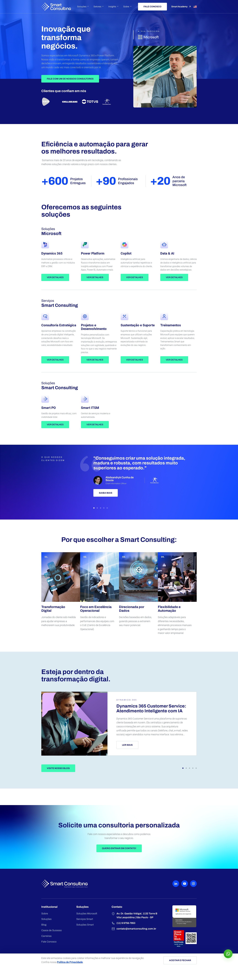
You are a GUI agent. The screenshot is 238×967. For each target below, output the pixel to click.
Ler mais (127, 745)
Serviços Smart (84, 919)
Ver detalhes (55, 277)
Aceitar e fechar (180, 960)
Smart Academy (179, 6)
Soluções (81, 7)
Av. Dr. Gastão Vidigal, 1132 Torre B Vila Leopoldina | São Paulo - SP (137, 915)
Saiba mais (105, 493)
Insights (112, 7)
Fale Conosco (48, 941)
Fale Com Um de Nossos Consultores (70, 79)
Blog (43, 924)
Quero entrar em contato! (119, 848)
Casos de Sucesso (51, 930)
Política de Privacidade (70, 962)
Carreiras (46, 936)
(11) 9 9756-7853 (126, 923)
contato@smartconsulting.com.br (136, 928)
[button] (93, 508)
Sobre (126, 7)
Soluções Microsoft (86, 913)
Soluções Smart (85, 924)
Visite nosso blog (58, 768)
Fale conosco (152, 6)
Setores (97, 7)
